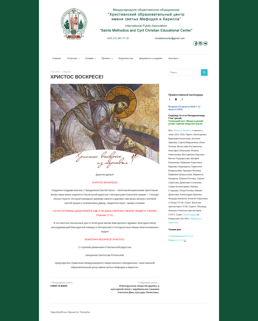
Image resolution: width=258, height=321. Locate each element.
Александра (189, 214)
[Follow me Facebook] (195, 45)
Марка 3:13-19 (176, 240)
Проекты (105, 58)
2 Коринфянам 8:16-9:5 (180, 236)
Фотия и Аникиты (183, 130)
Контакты (173, 58)
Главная (56, 58)
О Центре (72, 58)
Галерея (89, 58)
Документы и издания (150, 58)
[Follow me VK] (205, 45)
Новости (67, 71)
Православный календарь (185, 94)
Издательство (125, 58)
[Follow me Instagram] (200, 45)
